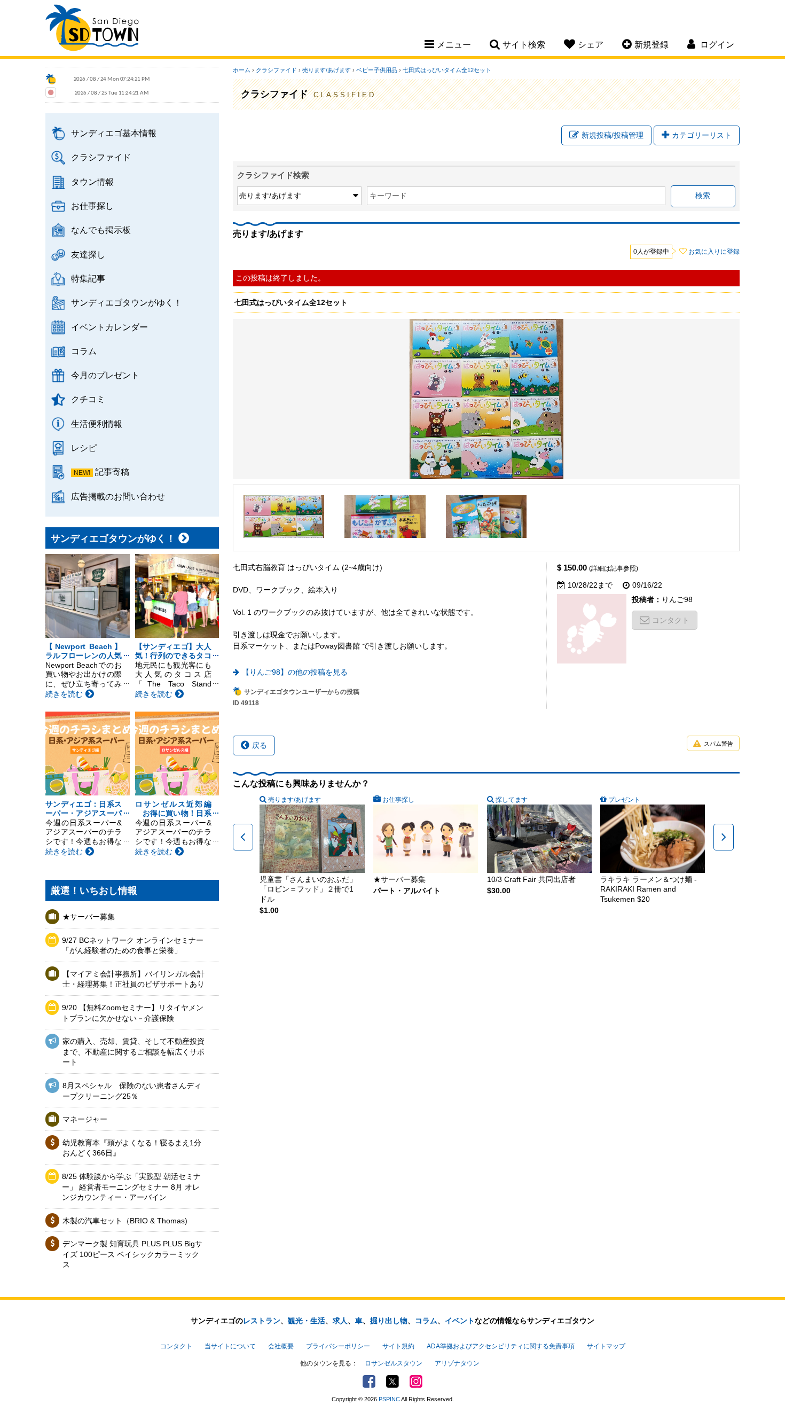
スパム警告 (718, 743)
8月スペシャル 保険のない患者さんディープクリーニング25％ (131, 1090)
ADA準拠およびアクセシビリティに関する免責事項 (501, 1346)
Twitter (392, 1381)
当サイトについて (230, 1346)
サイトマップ (606, 1346)
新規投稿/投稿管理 (612, 135)
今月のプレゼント (105, 375)
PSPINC (389, 1399)
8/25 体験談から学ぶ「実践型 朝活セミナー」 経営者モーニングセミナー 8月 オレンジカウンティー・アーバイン (131, 1186)
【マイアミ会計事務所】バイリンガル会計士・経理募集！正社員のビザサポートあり (133, 979)
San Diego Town (92, 29)
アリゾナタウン (457, 1363)
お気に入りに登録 (714, 251)
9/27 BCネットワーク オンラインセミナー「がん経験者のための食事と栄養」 (132, 945)
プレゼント (624, 799)
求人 (340, 1320)
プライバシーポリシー (338, 1346)
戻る (259, 745)
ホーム (241, 70)
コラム (84, 351)
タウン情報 (92, 181)
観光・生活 (306, 1320)
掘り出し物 (388, 1320)
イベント (460, 1320)
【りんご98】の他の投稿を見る (295, 672)
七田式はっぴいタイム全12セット (447, 70)
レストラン (261, 1320)
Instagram (416, 1381)
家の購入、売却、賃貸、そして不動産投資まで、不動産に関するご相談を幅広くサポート (133, 1051)
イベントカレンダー (109, 327)
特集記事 (88, 278)
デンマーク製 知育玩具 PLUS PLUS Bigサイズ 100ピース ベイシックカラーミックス (132, 1254)
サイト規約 (398, 1346)
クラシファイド (101, 157)
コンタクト (670, 620)
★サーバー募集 (88, 916)
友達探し (88, 254)
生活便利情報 (96, 423)
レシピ (84, 447)
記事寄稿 (112, 472)
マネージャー (84, 1119)
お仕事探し (92, 205)
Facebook (369, 1381)
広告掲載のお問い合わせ (118, 496)
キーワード (388, 195)
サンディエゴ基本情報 (113, 133)
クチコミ (88, 399)
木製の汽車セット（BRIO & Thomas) (124, 1220)
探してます (512, 799)
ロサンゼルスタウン (393, 1363)
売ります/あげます (326, 70)
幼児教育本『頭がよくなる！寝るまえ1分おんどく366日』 (131, 1148)
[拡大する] (284, 516)
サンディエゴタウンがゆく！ (126, 302)
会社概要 (281, 1346)
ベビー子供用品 (376, 70)
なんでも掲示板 (101, 230)
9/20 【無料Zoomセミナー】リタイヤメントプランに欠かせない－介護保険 (132, 1012)
